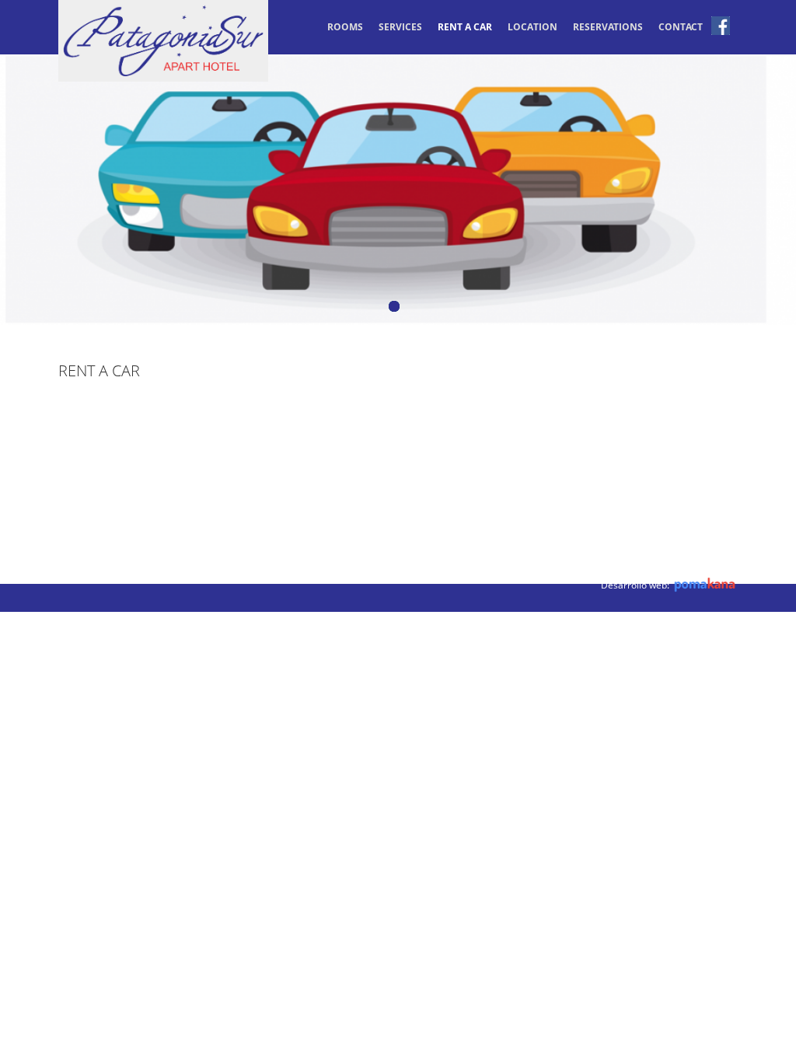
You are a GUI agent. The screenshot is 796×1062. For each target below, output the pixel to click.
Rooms (345, 26)
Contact (680, 26)
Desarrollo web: (636, 585)
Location (532, 26)
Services (400, 26)
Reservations (608, 26)
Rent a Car (465, 26)
